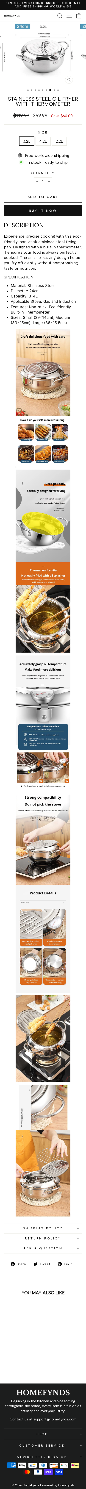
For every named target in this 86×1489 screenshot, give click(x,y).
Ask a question (43, 1248)
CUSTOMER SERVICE (42, 1445)
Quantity (43, 173)
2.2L (59, 141)
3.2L (27, 141)
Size (43, 132)
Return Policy (43, 1238)
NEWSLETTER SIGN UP (42, 1457)
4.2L (43, 141)
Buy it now (43, 210)
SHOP (42, 1434)
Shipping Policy (43, 1228)
